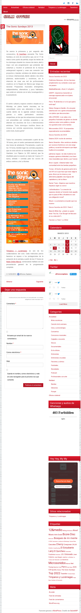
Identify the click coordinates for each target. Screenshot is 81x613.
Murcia (68, 563)
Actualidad (15, 7)
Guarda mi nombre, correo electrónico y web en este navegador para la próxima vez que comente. (23, 377)
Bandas (53, 384)
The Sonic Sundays (68, 570)
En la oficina (55, 350)
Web (8, 361)
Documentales (56, 347)
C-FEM (50, 541)
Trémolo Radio (71, 573)
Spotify (54, 570)
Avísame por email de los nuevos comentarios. (19, 337)
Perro (64, 567)
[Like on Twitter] (59, 287)
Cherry (59, 544)
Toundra (64, 573)
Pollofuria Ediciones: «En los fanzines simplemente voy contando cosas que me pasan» (62, 82)
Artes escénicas (56, 320)
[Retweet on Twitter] (54, 287)
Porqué (53, 392)
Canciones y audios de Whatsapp (60, 541)
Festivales (54, 365)
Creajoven (68, 544)
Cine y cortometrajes (58, 328)
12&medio (55, 530)
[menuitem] (5, 8)
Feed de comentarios (56, 599)
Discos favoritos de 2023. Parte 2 (61, 207)
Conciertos (55, 332)
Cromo (51, 548)
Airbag (65, 530)
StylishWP (74, 611)
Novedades (55, 369)
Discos (53, 343)
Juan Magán (58, 557)
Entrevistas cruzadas (58, 358)
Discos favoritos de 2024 (58, 135)
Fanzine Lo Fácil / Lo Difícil (58, 220)
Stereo (59, 570)
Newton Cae (57, 567)
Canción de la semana (58, 324)
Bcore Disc (69, 534)
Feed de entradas (55, 596)
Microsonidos (57, 563)
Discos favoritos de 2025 (58, 76)
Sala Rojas (69, 567)
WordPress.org (54, 603)
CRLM (74, 545)
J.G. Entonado (67, 554)
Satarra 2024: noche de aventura (60, 139)
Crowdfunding (56, 548)
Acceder (52, 592)
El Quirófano (21, 54)
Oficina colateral (28, 7)
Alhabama (69, 530)
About (5, 12)
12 (55, 248)
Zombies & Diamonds (56, 580)
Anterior (9, 282)
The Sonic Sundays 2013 (19, 26)
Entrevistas (55, 354)
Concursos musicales (58, 335)
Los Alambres (64, 559)
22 (67, 251)
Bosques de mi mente (65, 538)
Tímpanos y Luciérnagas (57, 7)
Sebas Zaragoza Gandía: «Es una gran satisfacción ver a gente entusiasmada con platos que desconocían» (62, 110)
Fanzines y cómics (57, 362)
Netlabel (41, 7)
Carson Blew (73, 541)
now (56, 282)
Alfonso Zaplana (25, 274)
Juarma (64, 557)
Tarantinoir (74, 7)
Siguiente (39, 282)
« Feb (51, 260)
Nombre (10, 343)
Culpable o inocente (58, 339)
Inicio (5, 7)
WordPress (57, 611)
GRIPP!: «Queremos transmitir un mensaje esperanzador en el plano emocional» (61, 95)
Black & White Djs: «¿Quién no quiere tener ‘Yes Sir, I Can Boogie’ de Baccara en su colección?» (62, 213)
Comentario (11, 304)
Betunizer (51, 538)
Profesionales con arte (59, 377)
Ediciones (54, 388)
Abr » (56, 260)
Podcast (54, 373)
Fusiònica (52, 554)
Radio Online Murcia (13, 262)
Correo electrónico (13, 352)
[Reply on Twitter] (50, 287)
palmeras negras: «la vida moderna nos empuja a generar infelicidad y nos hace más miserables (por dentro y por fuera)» (63, 156)
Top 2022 (54, 573)
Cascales (52, 544)
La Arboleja (70, 557)
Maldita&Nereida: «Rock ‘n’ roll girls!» (61, 89)
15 (67, 248)
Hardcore (58, 554)
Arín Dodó (58, 535)
